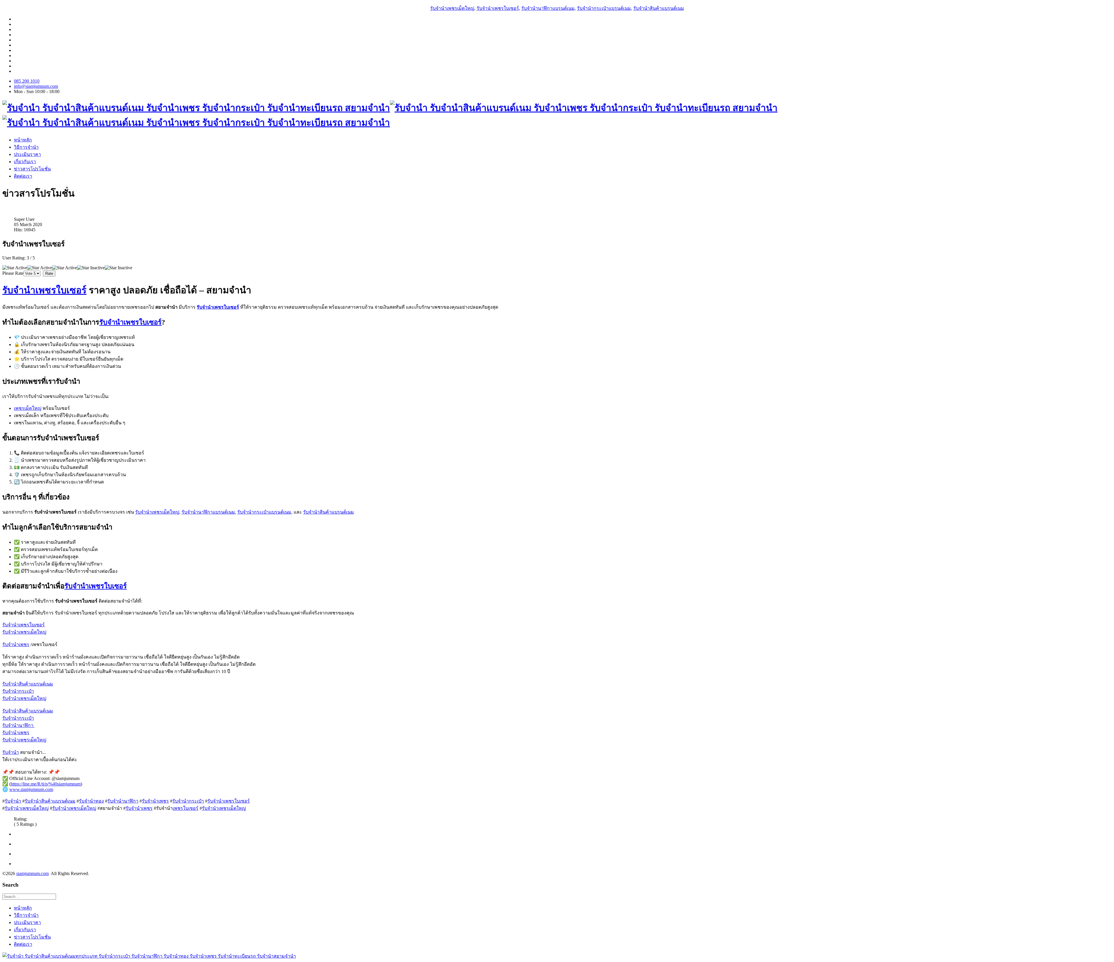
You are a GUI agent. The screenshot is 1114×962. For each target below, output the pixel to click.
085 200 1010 (26, 81)
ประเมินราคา (27, 154)
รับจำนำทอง (91, 801)
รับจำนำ (10, 752)
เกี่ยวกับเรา (25, 161)
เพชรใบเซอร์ (185, 808)
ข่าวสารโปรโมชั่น (32, 168)
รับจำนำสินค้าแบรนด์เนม (658, 8)
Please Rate (12, 273)
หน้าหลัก (23, 139)
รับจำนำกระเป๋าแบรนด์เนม (604, 8)
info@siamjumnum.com (36, 86)
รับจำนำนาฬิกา (18, 725)
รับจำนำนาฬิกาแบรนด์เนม (548, 8)
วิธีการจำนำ (26, 147)
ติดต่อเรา (23, 176)
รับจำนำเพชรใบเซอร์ (498, 8)
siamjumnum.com (32, 873)
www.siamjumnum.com (31, 789)
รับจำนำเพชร (15, 644)
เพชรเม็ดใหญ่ (27, 408)
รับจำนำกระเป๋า (18, 691)
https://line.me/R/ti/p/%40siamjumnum (46, 783)
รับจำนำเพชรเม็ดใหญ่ (452, 8)
